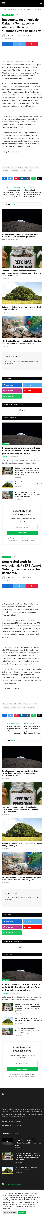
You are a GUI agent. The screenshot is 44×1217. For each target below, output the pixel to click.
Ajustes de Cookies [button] (10, 1212)
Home (4, 9)
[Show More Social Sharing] (40, 44)
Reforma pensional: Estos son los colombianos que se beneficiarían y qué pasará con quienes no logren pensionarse (21, 273)
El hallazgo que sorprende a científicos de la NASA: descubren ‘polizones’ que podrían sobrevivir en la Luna (20, 237)
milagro (5, 170)
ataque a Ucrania (8, 167)
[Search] (41, 3)
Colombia (13, 704)
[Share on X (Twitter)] (19, 44)
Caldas (5, 704)
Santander (21, 707)
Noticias (6, 443)
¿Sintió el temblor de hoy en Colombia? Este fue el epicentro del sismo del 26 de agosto (27, 494)
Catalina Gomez (21, 167)
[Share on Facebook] (8, 44)
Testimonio (14, 170)
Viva (29, 170)
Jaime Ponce (12, 35)
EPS (20, 704)
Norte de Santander (30, 704)
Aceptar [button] (21, 1212)
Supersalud (31, 707)
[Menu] (3, 3)
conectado (23, 361)
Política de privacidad (28, 540)
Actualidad (7, 557)
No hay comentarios (23, 15)
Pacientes (6, 707)
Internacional (8, 14)
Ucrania (23, 170)
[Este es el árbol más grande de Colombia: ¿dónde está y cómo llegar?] (22, 293)
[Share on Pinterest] (32, 44)
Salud (14, 707)
